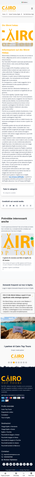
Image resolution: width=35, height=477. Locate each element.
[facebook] (3, 205)
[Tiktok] (30, 205)
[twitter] (10, 205)
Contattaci (4, 415)
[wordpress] (23, 205)
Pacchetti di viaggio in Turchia (11, 440)
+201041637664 (8, 457)
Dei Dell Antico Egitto (29, 14)
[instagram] (6, 205)
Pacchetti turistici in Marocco (10, 445)
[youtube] (13, 205)
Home (4, 14)
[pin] (20, 205)
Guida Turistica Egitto (14, 14)
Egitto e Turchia (6, 432)
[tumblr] (17, 205)
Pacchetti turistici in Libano (10, 443)
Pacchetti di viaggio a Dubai (10, 434)
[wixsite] (27, 205)
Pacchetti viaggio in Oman (9, 437)
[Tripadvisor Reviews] (32, 238)
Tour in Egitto (5, 417)
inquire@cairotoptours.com (12, 454)
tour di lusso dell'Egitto (16, 177)
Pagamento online (7, 412)
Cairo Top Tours (6, 409)
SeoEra (17, 470)
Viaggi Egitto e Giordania (9, 426)
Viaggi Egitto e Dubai (8, 429)
